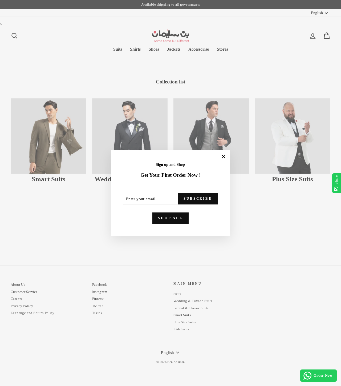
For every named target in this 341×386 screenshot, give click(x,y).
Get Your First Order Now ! (170, 175)
